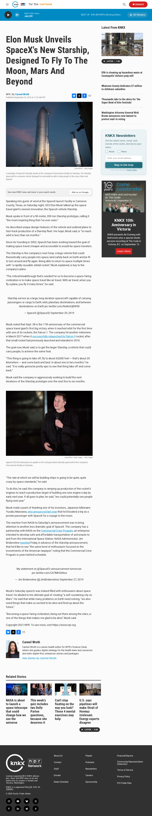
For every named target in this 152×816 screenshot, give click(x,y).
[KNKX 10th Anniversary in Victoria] (124, 197)
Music (112, 151)
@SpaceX (43, 568)
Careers (89, 775)
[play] (8, 15)
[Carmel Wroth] (12, 649)
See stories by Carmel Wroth (39, 658)
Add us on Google (80, 192)
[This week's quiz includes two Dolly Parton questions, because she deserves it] (41, 689)
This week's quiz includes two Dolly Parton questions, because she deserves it (39, 711)
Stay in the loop (123, 165)
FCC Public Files (124, 783)
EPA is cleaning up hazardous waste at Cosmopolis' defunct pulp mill (122, 74)
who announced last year (43, 511)
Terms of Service (125, 770)
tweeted (25, 542)
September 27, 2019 (71, 579)
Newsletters (91, 769)
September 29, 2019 (62, 312)
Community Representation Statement (130, 763)
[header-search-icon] (124, 4)
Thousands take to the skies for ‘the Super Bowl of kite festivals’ (121, 101)
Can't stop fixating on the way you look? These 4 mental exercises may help (65, 709)
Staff (56, 769)
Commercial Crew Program (57, 530)
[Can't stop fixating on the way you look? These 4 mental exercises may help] (65, 689)
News (124, 151)
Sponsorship (91, 782)
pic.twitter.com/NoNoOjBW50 (62, 306)
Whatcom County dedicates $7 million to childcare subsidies (122, 87)
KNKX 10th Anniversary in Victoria (124, 225)
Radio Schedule (61, 782)
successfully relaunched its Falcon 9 (54, 336)
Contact (57, 762)
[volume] (17, 15)
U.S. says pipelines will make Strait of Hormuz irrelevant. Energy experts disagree (89, 711)
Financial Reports (125, 756)
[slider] (21, 14)
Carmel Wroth (22, 94)
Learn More (124, 251)
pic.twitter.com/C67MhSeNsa (49, 572)
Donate (139, 4)
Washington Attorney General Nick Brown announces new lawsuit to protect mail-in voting (120, 116)
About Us (58, 756)
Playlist (89, 756)
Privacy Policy (132, 170)
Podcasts (90, 762)
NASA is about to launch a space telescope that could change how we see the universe (16, 711)
